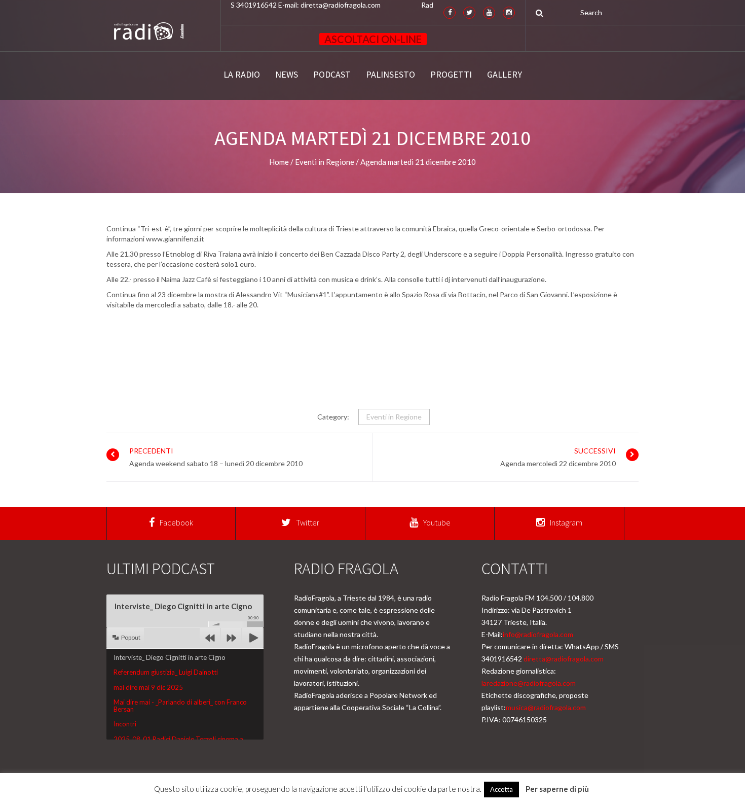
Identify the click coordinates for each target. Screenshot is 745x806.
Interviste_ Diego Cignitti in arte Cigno (170, 657)
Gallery (504, 74)
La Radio (242, 74)
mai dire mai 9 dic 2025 (148, 687)
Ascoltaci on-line (373, 39)
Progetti (451, 74)
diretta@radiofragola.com (564, 658)
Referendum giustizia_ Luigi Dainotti (166, 672)
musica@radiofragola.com (546, 707)
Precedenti (151, 450)
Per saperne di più (557, 788)
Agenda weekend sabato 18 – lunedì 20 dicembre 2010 (216, 463)
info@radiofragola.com (538, 634)
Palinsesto (390, 74)
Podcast (332, 74)
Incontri (125, 724)
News (286, 74)
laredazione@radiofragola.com (528, 683)
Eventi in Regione (394, 416)
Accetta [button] (501, 789)
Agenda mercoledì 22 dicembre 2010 (558, 463)
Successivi (595, 450)
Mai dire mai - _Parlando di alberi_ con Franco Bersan (180, 705)
